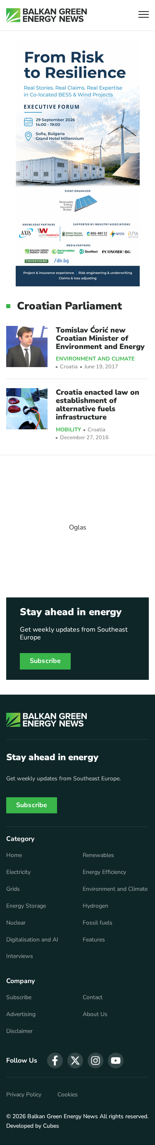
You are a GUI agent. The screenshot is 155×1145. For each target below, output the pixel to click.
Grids (13, 889)
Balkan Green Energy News (62, 1116)
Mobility (68, 430)
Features (94, 940)
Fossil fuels (97, 923)
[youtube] (116, 1060)
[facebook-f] (55, 1060)
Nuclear (16, 923)
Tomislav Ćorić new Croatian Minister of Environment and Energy (100, 338)
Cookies (67, 1094)
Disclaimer (19, 1031)
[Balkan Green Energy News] (46, 15)
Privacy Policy (23, 1094)
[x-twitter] (75, 1060)
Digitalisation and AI (32, 940)
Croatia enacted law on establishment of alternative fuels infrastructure (97, 404)
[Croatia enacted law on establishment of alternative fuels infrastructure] (27, 408)
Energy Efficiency (104, 872)
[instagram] (95, 1060)
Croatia (69, 367)
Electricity (18, 872)
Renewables (98, 855)
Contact (93, 997)
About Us (95, 1014)
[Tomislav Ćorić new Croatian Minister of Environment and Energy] (27, 346)
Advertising (21, 1014)
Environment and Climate (95, 359)
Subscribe (45, 660)
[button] (143, 15)
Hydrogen (95, 906)
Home (14, 855)
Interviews (19, 956)
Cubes (51, 1126)
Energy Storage (26, 906)
